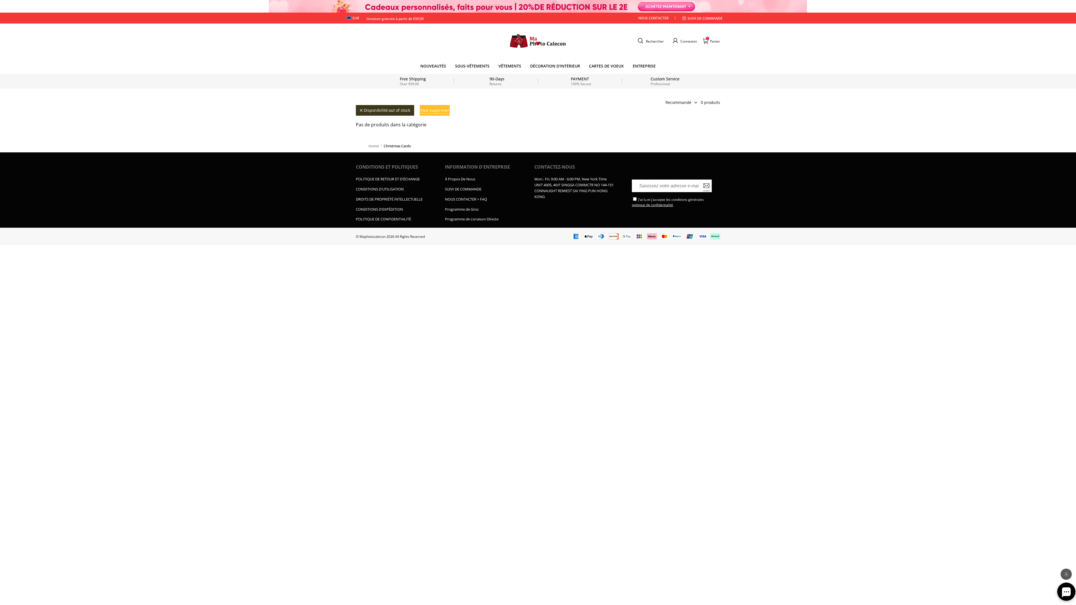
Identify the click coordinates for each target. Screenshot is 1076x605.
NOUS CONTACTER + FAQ (466, 199)
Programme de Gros (462, 209)
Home (373, 145)
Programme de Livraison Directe (471, 219)
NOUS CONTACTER (653, 18)
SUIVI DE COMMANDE (463, 189)
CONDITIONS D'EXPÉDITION (379, 209)
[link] (472, 66)
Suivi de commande (705, 18)
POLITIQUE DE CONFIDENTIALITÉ (383, 219)
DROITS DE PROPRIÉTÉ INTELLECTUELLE (389, 199)
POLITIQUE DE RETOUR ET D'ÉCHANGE (388, 179)
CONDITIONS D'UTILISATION (380, 189)
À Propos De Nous (460, 179)
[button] (650, 40)
